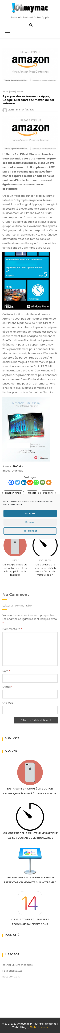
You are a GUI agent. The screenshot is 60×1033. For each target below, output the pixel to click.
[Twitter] (17, 482)
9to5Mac (18, 466)
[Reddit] (30, 482)
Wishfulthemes (39, 1027)
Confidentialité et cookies (17, 965)
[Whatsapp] (36, 482)
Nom (6, 671)
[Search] (30, 24)
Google (32, 492)
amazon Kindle (13, 492)
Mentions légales (12, 971)
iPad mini (48, 492)
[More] (49, 482)
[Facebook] (11, 482)
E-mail (7, 687)
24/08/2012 (28, 109)
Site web (7, 703)
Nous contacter (11, 977)
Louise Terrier (14, 109)
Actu (5, 91)
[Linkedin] (24, 482)
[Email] (42, 482)
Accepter (30, 513)
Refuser (30, 522)
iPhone (20, 91)
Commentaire (12, 629)
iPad (12, 91)
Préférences (30, 530)
